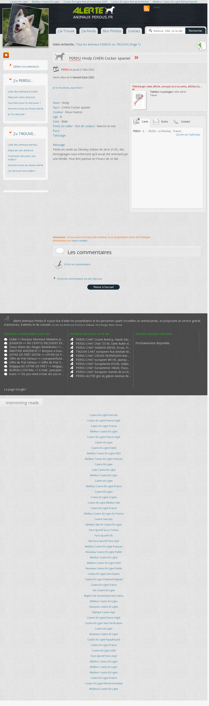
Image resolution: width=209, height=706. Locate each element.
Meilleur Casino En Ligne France (104, 486)
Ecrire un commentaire (77, 264)
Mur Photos (112, 31)
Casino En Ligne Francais (104, 415)
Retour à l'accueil (104, 287)
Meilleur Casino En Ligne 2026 (104, 563)
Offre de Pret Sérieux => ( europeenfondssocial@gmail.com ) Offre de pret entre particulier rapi (37, 358)
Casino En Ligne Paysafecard (103, 639)
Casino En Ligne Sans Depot (103, 574)
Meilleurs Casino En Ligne (103, 689)
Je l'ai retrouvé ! (17, 114)
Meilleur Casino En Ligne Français (104, 546)
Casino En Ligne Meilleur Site (104, 502)
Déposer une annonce (20, 150)
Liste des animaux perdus (22, 144)
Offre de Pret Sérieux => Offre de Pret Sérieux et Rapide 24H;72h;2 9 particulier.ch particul (37, 362)
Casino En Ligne (104, 442)
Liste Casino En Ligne (104, 470)
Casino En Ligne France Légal (103, 420)
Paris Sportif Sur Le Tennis (103, 530)
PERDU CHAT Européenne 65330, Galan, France (103, 364)
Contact (134, 31)
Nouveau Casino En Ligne (103, 606)
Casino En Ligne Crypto (104, 497)
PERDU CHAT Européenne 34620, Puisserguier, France (103, 368)
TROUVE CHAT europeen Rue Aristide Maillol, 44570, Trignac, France (103, 352)
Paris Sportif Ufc (104, 535)
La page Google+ (15, 389)
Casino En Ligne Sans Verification (103, 623)
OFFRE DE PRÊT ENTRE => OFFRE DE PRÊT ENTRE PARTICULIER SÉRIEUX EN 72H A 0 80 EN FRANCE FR (37, 355)
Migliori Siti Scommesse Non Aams (103, 595)
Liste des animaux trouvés (23, 91)
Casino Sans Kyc (104, 519)
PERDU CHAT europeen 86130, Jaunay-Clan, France (103, 360)
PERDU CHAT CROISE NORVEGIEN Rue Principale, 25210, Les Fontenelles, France (103, 356)
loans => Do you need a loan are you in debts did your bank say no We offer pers (37, 374)
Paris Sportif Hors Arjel (104, 656)
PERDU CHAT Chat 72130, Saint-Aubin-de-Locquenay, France (103, 343)
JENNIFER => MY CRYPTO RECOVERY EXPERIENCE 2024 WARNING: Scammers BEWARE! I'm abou (37, 343)
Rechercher (195, 30)
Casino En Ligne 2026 (104, 650)
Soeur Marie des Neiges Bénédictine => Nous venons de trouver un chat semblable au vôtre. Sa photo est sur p (37, 347)
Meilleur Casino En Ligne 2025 (104, 453)
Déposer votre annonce (21, 97)
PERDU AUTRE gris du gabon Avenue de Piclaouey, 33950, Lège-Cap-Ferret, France (103, 376)
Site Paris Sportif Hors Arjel (103, 541)
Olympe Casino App (103, 612)
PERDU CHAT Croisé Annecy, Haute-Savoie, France (103, 339)
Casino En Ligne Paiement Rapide (104, 579)
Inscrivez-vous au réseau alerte (25, 108)
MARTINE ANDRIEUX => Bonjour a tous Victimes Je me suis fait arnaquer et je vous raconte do (37, 351)
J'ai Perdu (88, 31)
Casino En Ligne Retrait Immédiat (104, 683)
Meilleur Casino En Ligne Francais (104, 459)
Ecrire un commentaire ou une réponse (79, 278)
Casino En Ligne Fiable (103, 448)
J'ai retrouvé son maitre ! (22, 171)
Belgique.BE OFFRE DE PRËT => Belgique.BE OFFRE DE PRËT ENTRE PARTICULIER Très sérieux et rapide (37, 366)
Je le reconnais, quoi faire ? (68, 87)
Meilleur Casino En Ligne (103, 431)
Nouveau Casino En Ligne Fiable (104, 552)
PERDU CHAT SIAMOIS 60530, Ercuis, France (103, 347)
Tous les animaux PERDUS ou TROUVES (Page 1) (108, 44)
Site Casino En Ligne (104, 590)
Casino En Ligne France (104, 426)
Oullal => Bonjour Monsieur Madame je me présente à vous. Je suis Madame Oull (37, 339)
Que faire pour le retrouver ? (24, 103)
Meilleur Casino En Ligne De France (104, 513)
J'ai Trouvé (66, 31)
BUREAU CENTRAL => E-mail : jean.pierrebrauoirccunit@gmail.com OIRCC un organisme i (37, 370)
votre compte (79, 240)
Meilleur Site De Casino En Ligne (104, 524)
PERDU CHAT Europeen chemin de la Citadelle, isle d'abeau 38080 (103, 372)
